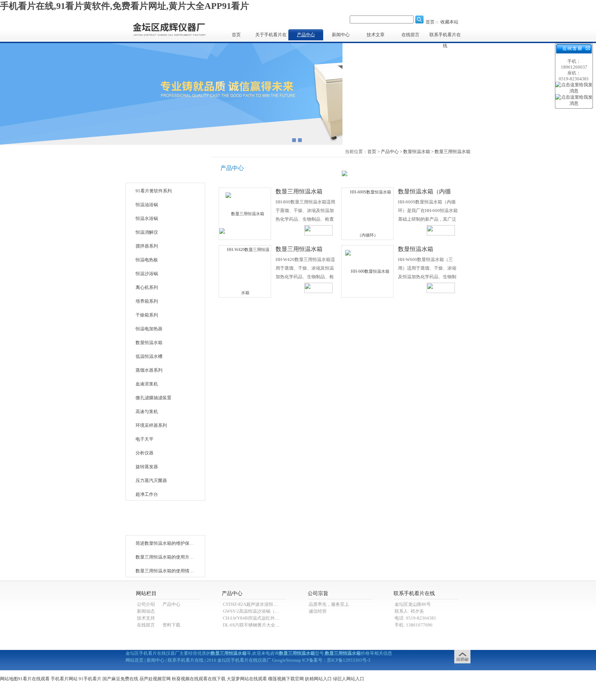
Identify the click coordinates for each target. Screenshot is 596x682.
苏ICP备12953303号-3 (348, 660)
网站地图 (9, 678)
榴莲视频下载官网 (286, 678)
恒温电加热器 (149, 328)
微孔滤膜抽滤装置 (153, 397)
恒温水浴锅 (147, 218)
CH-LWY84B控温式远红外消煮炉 (255, 618)
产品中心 (306, 34)
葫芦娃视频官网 (155, 678)
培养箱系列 (147, 301)
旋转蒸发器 (147, 466)
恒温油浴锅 (147, 204)
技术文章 (376, 34)
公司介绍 (146, 604)
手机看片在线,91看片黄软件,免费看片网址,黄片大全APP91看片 (124, 6)
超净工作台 (147, 494)
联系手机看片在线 (445, 36)
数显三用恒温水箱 (452, 151)
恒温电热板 (147, 259)
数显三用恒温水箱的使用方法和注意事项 (165, 557)
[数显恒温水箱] (367, 271)
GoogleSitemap (286, 660)
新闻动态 (146, 611)
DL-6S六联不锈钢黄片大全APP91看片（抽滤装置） (273, 625)
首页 (430, 21)
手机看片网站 (64, 678)
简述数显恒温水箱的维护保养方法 (165, 543)
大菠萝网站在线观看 (247, 678)
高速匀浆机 (147, 411)
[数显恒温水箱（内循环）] (367, 213)
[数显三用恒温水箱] (245, 213)
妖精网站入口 (318, 678)
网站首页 (134, 660)
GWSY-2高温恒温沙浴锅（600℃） (257, 611)
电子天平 (144, 439)
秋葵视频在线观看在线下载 (199, 678)
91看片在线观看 (34, 678)
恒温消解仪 (147, 232)
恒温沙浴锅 (147, 273)
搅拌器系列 (147, 246)
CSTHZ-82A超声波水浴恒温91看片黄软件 (264, 604)
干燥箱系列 (147, 315)
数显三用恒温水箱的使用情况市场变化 (165, 570)
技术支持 (146, 618)
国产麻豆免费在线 (120, 678)
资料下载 (171, 625)
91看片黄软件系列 (154, 190)
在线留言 (410, 34)
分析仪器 (144, 452)
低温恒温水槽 (149, 356)
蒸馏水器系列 (149, 370)
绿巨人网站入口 (348, 678)
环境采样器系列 (151, 425)
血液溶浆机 (147, 384)
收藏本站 (449, 21)
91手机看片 (90, 678)
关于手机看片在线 (271, 36)
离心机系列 (147, 287)
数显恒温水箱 (149, 342)
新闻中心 (341, 34)
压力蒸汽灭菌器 (151, 480)
